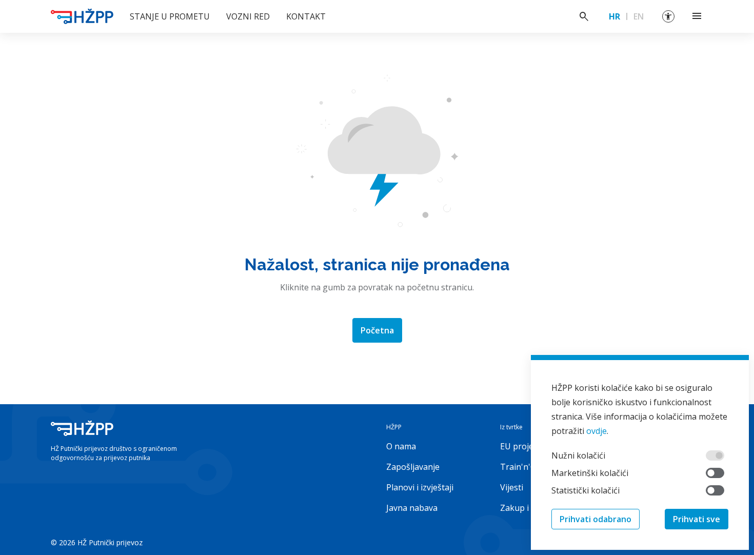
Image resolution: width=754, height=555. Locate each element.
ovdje (596, 431)
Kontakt (306, 16)
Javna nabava (412, 507)
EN (638, 16)
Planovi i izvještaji (419, 487)
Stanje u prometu (170, 16)
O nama (401, 446)
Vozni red (248, 16)
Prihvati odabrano (595, 519)
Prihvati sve (696, 519)
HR (614, 16)
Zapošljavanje (413, 466)
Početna (377, 330)
